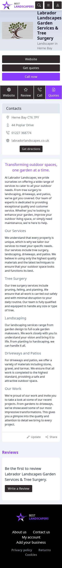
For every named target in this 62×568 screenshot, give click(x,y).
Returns (44, 550)
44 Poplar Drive (23, 125)
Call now (31, 77)
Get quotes (31, 68)
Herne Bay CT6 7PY (25, 117)
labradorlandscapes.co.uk (30, 140)
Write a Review (18, 488)
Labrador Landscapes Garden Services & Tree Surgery (49, 25)
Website (31, 59)
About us (19, 532)
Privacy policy (21, 550)
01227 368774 (21, 133)
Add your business (31, 542)
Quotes (53, 95)
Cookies (31, 555)
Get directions (31, 149)
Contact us (41, 532)
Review (26, 95)
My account (31, 537)
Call (39, 95)
